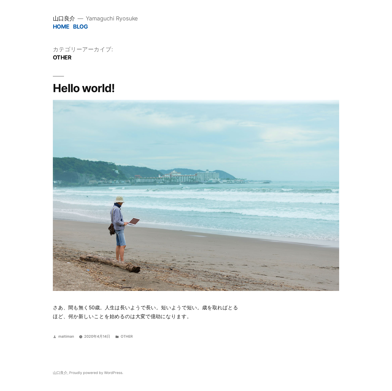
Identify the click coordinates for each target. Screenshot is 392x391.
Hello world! (84, 88)
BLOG (80, 26)
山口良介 (64, 18)
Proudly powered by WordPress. (96, 373)
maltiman (66, 336)
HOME (61, 26)
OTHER (127, 336)
